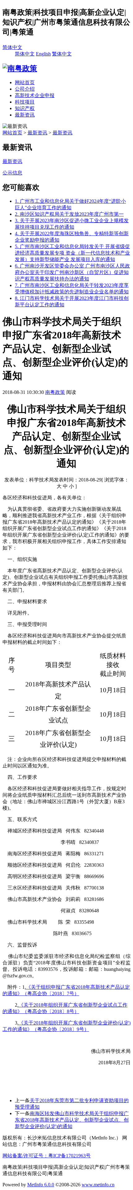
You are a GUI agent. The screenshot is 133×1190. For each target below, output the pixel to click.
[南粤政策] (19, 68)
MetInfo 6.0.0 (40, 1184)
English (43, 53)
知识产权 (25, 108)
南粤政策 (55, 392)
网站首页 (25, 82)
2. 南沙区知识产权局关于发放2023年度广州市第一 (69, 214)
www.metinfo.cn (98, 1184)
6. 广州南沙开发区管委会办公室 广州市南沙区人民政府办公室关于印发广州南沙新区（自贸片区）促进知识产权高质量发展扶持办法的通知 (72, 272)
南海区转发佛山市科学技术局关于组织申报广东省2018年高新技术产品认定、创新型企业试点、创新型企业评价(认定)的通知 (72, 1120)
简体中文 (12, 47)
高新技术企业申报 (34, 95)
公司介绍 (25, 89)
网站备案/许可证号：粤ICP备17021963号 (46, 1155)
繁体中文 (62, 53)
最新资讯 (25, 114)
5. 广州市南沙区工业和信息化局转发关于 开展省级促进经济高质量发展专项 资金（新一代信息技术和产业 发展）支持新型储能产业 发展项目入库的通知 (72, 253)
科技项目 (25, 101)
